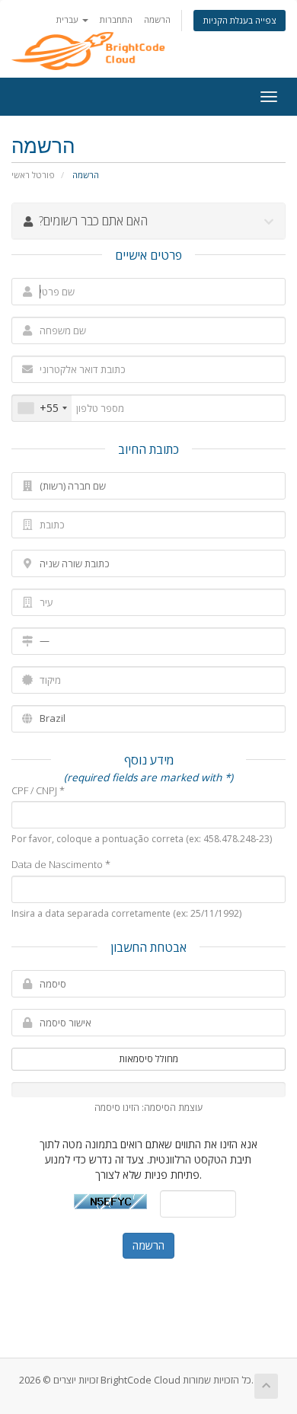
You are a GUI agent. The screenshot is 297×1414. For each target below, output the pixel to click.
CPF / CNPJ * (38, 790)
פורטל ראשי (33, 174)
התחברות (116, 19)
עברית (68, 19)
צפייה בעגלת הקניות (239, 20)
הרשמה (157, 19)
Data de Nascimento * (60, 864)
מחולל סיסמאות (148, 1058)
